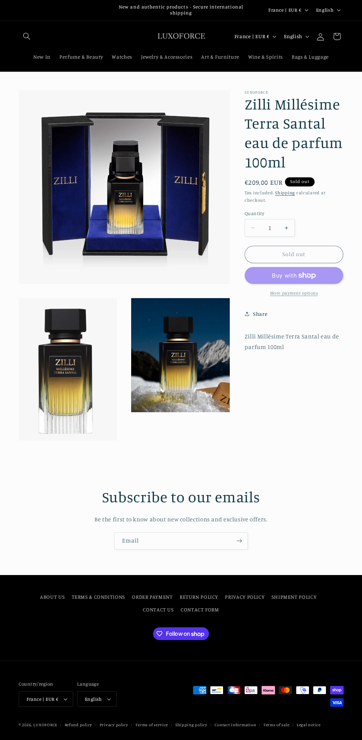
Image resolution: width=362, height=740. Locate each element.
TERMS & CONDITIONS (98, 597)
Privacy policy (114, 724)
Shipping (285, 192)
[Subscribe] (239, 541)
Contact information (235, 724)
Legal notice (309, 724)
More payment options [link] (294, 293)
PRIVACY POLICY (244, 597)
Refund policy (79, 724)
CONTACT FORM (200, 609)
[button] (27, 36)
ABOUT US (52, 597)
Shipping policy (191, 724)
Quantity (254, 213)
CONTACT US (158, 609)
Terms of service (151, 724)
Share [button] (260, 314)
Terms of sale (276, 724)
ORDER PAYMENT (152, 597)
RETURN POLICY (199, 597)
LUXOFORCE (45, 724)
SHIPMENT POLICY (294, 597)
